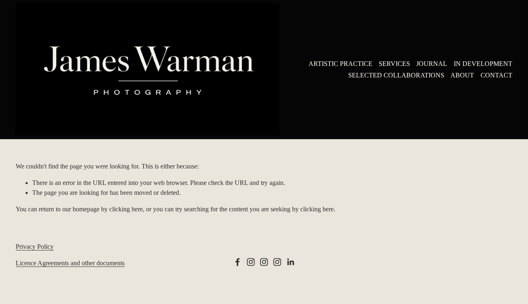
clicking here (126, 209)
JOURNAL (431, 63)
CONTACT (496, 75)
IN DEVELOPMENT (483, 63)
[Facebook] (237, 262)
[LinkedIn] (290, 262)
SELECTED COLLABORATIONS (396, 75)
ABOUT (462, 75)
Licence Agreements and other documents (70, 263)
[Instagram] (251, 262)
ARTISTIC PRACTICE (340, 63)
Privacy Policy (35, 246)
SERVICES (394, 63)
